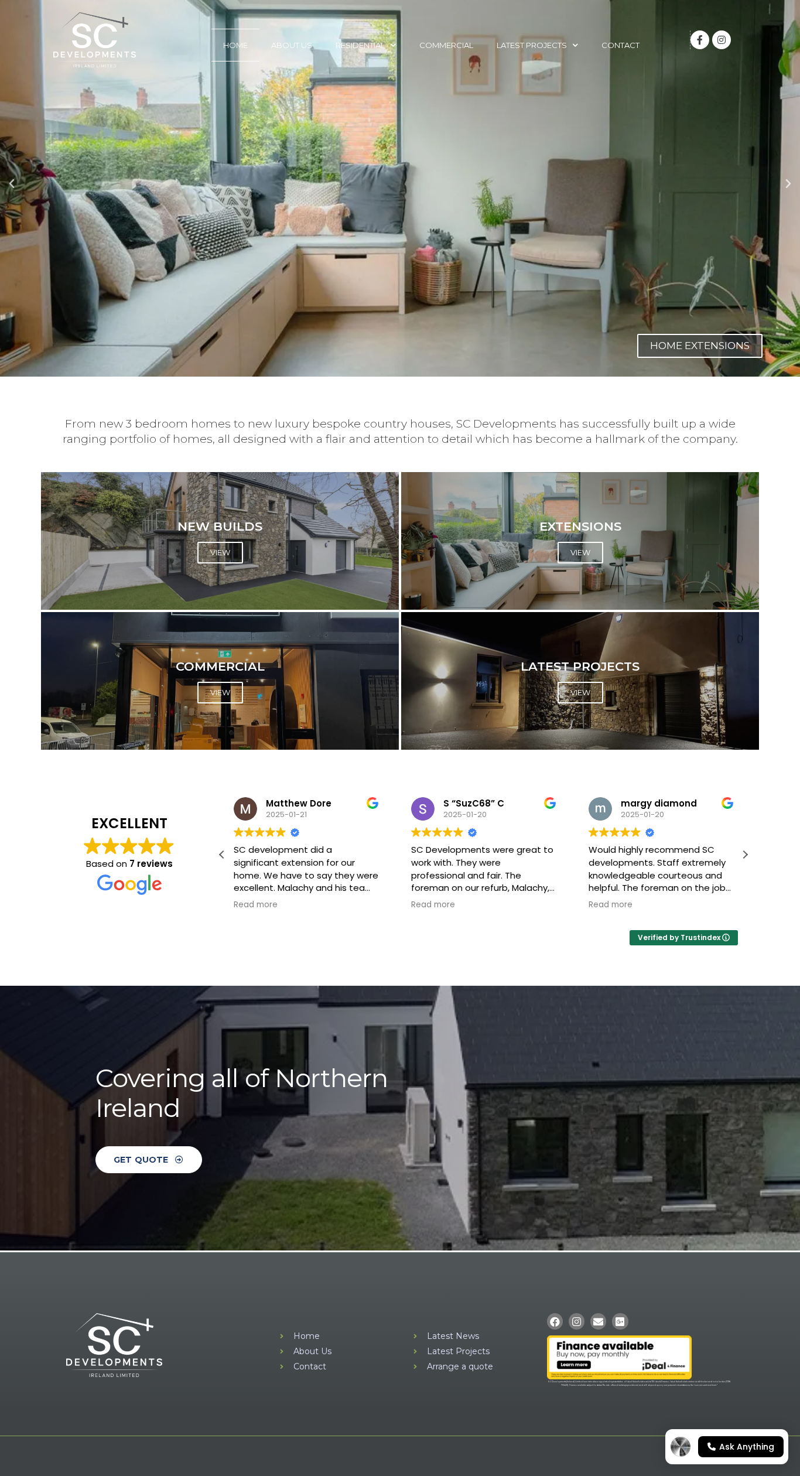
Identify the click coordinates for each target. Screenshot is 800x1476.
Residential (360, 45)
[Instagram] (721, 39)
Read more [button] (256, 905)
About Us (291, 45)
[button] (12, 184)
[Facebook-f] (699, 39)
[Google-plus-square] (620, 1321)
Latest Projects (532, 45)
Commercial (446, 45)
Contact (620, 45)
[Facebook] (555, 1321)
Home (235, 45)
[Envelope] (598, 1321)
